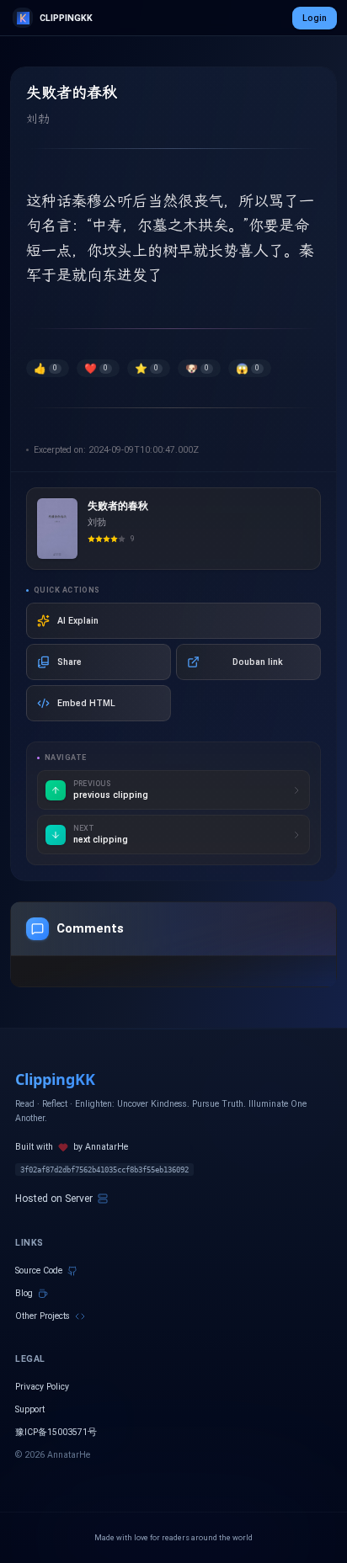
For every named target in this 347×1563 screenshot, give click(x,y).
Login (314, 18)
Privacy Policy (42, 1386)
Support (30, 1409)
